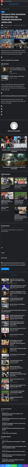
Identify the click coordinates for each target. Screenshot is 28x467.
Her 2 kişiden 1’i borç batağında (17, 354)
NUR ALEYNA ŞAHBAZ (7, 25)
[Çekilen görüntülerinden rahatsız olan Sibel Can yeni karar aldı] (5, 287)
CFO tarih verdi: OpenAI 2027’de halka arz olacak (18, 329)
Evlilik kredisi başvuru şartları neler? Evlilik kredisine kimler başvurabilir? (17, 323)
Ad (2, 247)
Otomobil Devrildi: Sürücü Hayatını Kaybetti (5, 187)
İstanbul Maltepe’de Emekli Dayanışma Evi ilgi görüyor (16, 299)
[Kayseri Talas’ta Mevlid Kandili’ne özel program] (5, 350)
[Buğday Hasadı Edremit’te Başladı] (5, 399)
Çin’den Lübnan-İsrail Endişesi (17, 76)
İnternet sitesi (4, 257)
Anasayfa (4, 8)
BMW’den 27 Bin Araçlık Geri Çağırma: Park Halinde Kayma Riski (17, 280)
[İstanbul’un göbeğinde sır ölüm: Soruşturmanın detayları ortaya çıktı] (5, 69)
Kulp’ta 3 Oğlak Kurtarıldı (5, 208)
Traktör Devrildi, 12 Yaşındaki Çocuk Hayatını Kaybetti (19, 202)
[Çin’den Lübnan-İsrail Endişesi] (5, 78)
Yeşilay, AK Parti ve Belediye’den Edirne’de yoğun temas (6, 202)
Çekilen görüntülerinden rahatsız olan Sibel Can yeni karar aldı (18, 286)
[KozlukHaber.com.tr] (14, 4)
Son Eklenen (14, 274)
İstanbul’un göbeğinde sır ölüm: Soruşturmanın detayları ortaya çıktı (18, 69)
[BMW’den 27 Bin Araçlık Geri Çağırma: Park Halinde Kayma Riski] (5, 281)
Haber (8, 8)
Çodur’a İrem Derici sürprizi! (17, 334)
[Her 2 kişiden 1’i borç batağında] (5, 356)
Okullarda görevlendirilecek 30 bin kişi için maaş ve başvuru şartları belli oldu (21, 216)
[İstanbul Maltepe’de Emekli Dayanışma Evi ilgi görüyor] (5, 300)
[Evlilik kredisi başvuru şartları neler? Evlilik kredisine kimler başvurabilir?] (5, 323)
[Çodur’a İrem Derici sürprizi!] (5, 336)
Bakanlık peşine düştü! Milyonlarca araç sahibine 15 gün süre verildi (18, 374)
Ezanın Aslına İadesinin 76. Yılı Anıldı (20, 186)
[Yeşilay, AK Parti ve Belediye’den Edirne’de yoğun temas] (7, 195)
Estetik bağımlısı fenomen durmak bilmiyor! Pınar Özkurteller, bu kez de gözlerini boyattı (17, 342)
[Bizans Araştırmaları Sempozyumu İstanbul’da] (5, 368)
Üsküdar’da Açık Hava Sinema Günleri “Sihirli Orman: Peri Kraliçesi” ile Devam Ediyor (17, 317)
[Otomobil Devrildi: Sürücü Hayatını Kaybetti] (7, 181)
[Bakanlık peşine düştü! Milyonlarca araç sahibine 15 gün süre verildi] (5, 374)
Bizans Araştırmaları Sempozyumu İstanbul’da (16, 367)
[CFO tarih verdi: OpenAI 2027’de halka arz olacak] (5, 330)
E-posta (3, 252)
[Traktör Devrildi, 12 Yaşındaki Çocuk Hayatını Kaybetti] (21, 195)
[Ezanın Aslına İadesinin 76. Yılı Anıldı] (21, 181)
